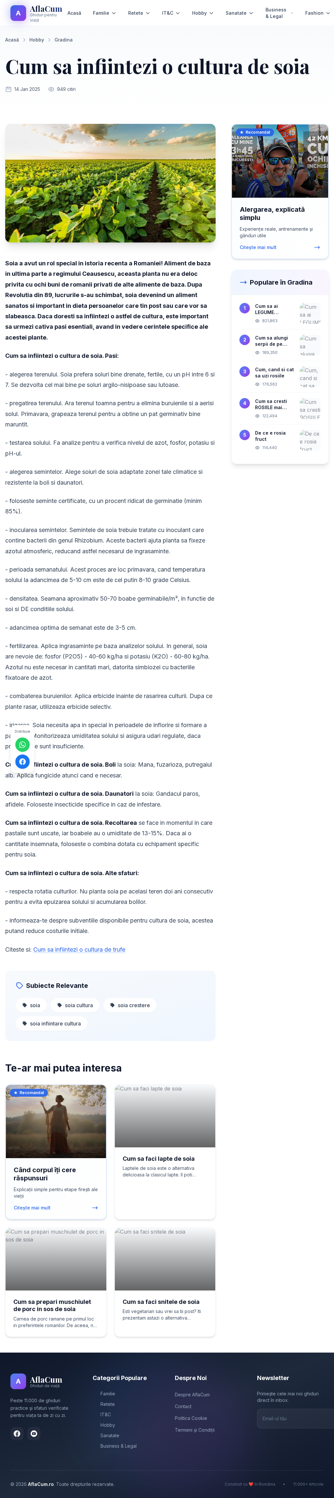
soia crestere (134, 1005)
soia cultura (79, 1005)
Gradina (63, 39)
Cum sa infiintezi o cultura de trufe (79, 949)
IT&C (167, 13)
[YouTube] (33, 1433)
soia (35, 1005)
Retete (135, 13)
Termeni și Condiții (195, 1430)
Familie (101, 13)
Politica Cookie (191, 1418)
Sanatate (236, 13)
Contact (183, 1406)
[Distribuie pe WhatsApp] (22, 744)
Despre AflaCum (192, 1394)
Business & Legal (276, 13)
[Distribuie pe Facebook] (22, 761)
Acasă (74, 13)
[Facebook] (16, 1433)
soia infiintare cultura (55, 1023)
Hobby (199, 13)
